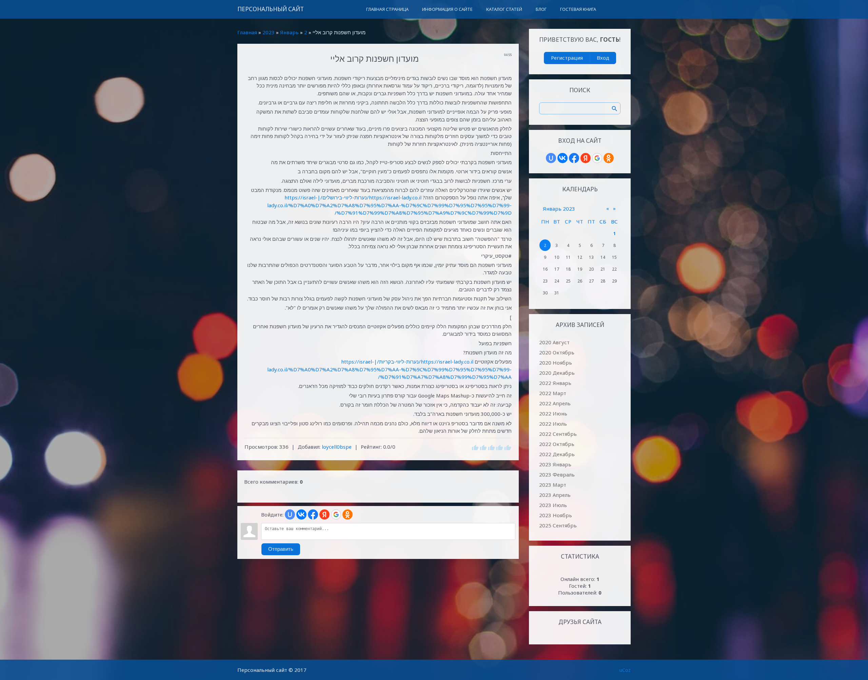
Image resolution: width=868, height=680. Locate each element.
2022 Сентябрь (558, 433)
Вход (603, 57)
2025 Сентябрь (558, 525)
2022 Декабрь (557, 454)
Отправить (280, 549)
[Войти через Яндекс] (324, 514)
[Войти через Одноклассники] (347, 514)
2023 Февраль (557, 474)
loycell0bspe (337, 446)
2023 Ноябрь (555, 515)
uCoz (625, 669)
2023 (268, 32)
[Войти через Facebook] (313, 514)
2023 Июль (553, 505)
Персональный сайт (270, 9)
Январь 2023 (559, 208)
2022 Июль (553, 423)
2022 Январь (555, 383)
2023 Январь (555, 464)
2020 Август (554, 342)
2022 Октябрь (556, 444)
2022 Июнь (553, 413)
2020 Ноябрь (555, 362)
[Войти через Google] (336, 514)
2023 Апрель (555, 494)
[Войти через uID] (290, 514)
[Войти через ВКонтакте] (301, 514)
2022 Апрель (555, 403)
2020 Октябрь (556, 352)
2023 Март (552, 484)
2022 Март (552, 393)
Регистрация (567, 57)
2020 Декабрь (557, 372)
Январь (289, 32)
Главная (247, 32)
